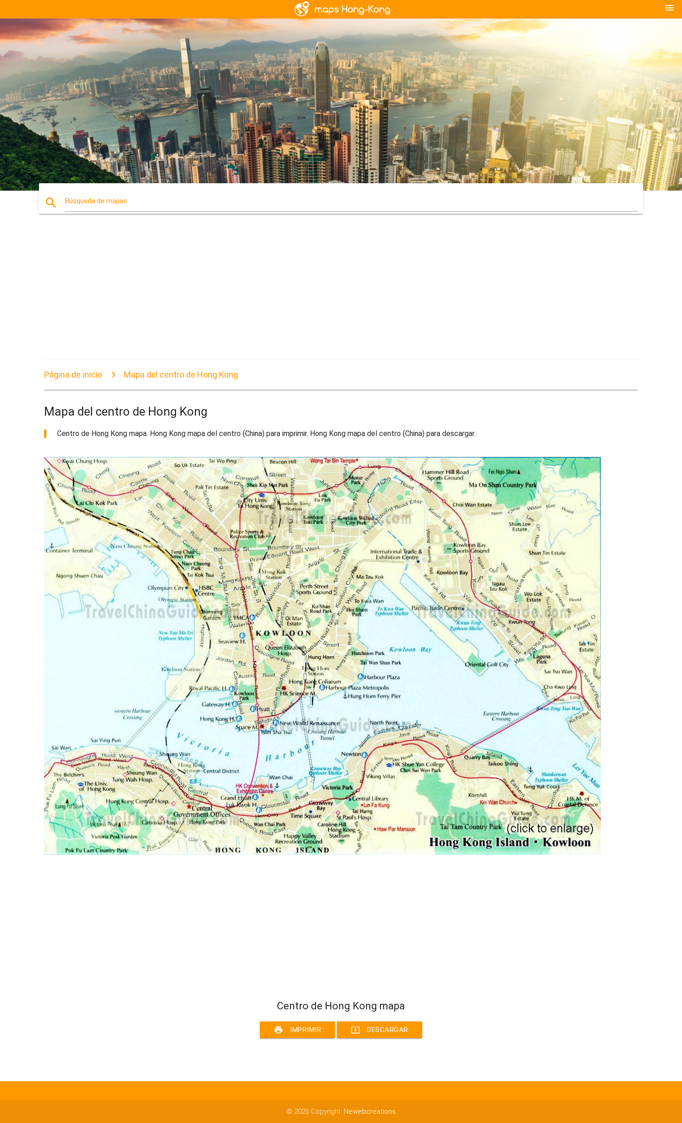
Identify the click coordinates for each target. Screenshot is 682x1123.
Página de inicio (73, 374)
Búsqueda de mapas (96, 201)
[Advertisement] (322, 295)
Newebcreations (370, 1111)
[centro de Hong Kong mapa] (322, 852)
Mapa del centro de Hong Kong (181, 374)
